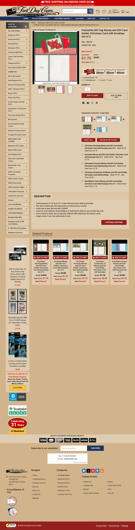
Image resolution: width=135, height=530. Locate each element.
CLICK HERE (17, 388)
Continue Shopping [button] (114, 222)
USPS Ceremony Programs (14, 173)
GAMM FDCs (13, 72)
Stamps (11, 200)
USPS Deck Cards (14, 183)
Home (26, 18)
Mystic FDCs (12, 93)
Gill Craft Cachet (14, 76)
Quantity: (86, 85)
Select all (88, 140)
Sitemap (35, 498)
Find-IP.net (84, 462)
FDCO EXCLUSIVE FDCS (17, 68)
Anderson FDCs (14, 35)
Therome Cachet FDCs (16, 115)
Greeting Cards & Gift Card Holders (16, 223)
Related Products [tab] (42, 233)
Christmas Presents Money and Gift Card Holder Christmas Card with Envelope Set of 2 (80, 266)
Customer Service (62, 18)
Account (80, 18)
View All (111, 493)
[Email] (88, 103)
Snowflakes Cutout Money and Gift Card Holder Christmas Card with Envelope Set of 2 (119, 266)
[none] (56, 57)
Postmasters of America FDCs (17, 110)
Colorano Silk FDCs (15, 52)
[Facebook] (83, 103)
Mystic (110, 482)
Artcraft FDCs (13, 44)
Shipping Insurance (15, 233)
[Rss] (102, 471)
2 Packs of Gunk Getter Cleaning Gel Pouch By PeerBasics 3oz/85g (17, 363)
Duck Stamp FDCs (14, 154)
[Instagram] (97, 471)
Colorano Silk (88, 486)
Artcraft (86, 489)
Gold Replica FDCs (15, 80)
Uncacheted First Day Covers (16, 125)
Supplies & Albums (15, 209)
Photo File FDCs (14, 98)
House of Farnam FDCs (16, 85)
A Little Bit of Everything (17, 228)
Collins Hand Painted (91, 493)
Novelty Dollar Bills (15, 217)
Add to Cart (42, 258)
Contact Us (104, 18)
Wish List (91, 18)
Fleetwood (87, 482)
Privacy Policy (101, 526)
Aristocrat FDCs (14, 39)
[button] (116, 96)
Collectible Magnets (15, 213)
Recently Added (14, 31)
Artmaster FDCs (14, 48)
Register (116, 12)
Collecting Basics (40, 18)
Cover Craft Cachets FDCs (15, 58)
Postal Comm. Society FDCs (16, 103)
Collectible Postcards (16, 192)
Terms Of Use (114, 526)
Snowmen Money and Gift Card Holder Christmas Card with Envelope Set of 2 (60, 265)
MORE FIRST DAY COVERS (14, 140)
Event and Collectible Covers (16, 160)
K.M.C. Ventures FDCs (16, 89)
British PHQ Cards (15, 150)
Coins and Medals (14, 204)
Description (42, 196)
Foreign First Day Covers (17, 135)
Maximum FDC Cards (16, 146)
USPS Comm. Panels (15, 179)
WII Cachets (12, 119)
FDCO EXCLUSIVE (114, 486)
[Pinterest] (97, 103)
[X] (92, 103)
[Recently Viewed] (98, 11)
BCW (109, 489)
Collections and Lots (15, 196)
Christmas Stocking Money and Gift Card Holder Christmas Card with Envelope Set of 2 (41, 266)
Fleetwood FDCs (14, 63)
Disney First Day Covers (17, 130)
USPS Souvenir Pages (16, 187)
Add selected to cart (108, 140)
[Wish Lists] (104, 11)
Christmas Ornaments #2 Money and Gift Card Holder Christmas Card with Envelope (100, 266)
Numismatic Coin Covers (14, 166)
